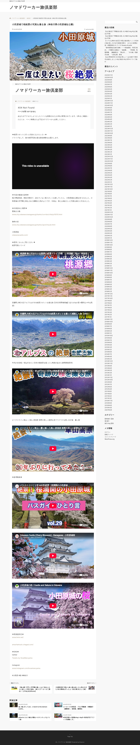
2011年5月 (108, 396)
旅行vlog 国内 (109, 423)
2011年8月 (108, 394)
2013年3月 (108, 373)
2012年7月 (108, 384)
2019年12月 (109, 240)
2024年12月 (109, 100)
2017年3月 (108, 312)
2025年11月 (109, 75)
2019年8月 (108, 249)
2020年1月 (108, 238)
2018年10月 (109, 273)
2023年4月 (108, 147)
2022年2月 (108, 180)
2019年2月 (108, 263)
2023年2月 (108, 152)
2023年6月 (108, 142)
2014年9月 (108, 352)
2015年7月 (108, 340)
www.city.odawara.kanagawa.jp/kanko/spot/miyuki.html (33, 225)
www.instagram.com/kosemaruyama (26, 668)
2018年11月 (108, 270)
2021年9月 (108, 191)
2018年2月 (108, 291)
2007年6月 (108, 410)
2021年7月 (108, 196)
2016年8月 (108, 324)
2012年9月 (108, 382)
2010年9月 (108, 403)
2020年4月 (108, 231)
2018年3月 (108, 289)
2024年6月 (108, 114)
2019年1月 (108, 266)
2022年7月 (108, 168)
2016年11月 (108, 319)
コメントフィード (110, 437)
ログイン (107, 432)
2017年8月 (108, 303)
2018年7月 (108, 280)
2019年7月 (108, 252)
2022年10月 (109, 161)
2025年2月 (108, 96)
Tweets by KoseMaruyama (22, 658)
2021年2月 (108, 208)
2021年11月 (108, 187)
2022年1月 (108, 182)
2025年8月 (108, 82)
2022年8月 (108, 166)
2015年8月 (108, 338)
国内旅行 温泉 (109, 419)
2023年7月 (108, 140)
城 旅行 (107, 421)
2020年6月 (108, 226)
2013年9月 (108, 366)
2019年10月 (109, 245)
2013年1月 (108, 375)
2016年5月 (108, 331)
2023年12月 (109, 128)
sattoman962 (90, 29)
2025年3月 (108, 94)
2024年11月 (109, 103)
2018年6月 (108, 282)
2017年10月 (109, 298)
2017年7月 (108, 305)
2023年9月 (108, 135)
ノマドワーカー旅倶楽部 (33, 7)
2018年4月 (108, 287)
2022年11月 (109, 159)
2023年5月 (108, 145)
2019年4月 (108, 259)
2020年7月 (108, 224)
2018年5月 (108, 284)
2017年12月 (109, 293)
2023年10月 (109, 133)
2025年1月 (108, 98)
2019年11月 (108, 242)
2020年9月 (108, 219)
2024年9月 (108, 107)
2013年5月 (108, 370)
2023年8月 (108, 138)
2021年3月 (108, 205)
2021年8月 (108, 194)
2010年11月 (108, 400)
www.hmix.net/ (18, 637)
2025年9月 (108, 80)
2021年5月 (108, 200)
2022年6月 (108, 170)
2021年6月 (108, 198)
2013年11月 (108, 363)
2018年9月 (108, 275)
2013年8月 (108, 368)
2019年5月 (108, 256)
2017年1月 (108, 317)
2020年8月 (108, 221)
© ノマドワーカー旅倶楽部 (63, 742)
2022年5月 (108, 173)
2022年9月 (108, 163)
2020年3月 (108, 233)
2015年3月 (108, 347)
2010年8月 (108, 405)
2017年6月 (108, 307)
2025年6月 (108, 87)
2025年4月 (108, 91)
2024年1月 (108, 126)
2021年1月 (108, 210)
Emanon (81, 742)
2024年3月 (108, 121)
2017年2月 (108, 314)
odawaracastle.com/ (20, 235)
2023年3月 (108, 149)
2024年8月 (108, 110)
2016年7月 (108, 326)
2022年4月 (108, 175)
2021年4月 (108, 203)
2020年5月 (108, 228)
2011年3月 (108, 398)
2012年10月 (109, 380)
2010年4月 (108, 407)
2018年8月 (108, 277)
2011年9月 (108, 391)
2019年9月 (108, 247)
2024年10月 (109, 105)
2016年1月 (108, 333)
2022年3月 (108, 177)
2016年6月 (108, 328)
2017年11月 (108, 296)
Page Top (70, 736)
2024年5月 (108, 117)
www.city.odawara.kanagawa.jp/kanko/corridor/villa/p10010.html (37, 214)
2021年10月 (109, 189)
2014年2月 (108, 359)
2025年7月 (108, 84)
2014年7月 (108, 354)
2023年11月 (109, 131)
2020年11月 (109, 214)
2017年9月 (108, 301)
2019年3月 (108, 261)
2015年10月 (109, 335)
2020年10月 (109, 217)
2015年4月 (108, 345)
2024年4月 (108, 119)
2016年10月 (109, 321)
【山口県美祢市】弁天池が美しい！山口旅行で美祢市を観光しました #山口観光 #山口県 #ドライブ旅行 (121, 59)
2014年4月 (108, 356)
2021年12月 (109, 184)
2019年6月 (108, 254)
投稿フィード (109, 434)
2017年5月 (108, 310)
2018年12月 (109, 268)
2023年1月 (108, 154)
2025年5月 (108, 89)
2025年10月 (109, 77)
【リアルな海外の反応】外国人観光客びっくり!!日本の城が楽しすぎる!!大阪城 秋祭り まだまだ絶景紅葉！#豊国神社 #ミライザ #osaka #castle (121, 43)
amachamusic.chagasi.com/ (22, 645)
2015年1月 (108, 349)
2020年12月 (109, 212)
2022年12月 (109, 156)
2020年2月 (108, 235)
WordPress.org (109, 439)
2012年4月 (108, 389)
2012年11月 (108, 377)
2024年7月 (108, 112)
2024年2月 (108, 124)
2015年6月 (108, 342)
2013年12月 (109, 361)
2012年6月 (108, 386)
